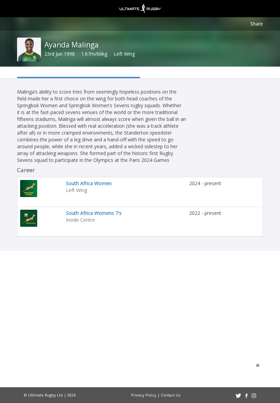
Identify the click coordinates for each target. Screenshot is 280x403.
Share (256, 23)
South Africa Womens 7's (94, 213)
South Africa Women (89, 183)
